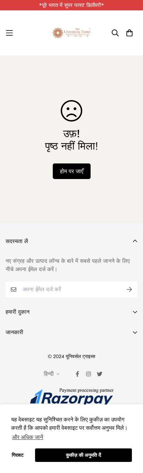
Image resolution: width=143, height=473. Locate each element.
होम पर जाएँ (71, 171)
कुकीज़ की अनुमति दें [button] (83, 455)
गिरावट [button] (18, 455)
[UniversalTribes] (71, 32)
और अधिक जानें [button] (27, 437)
